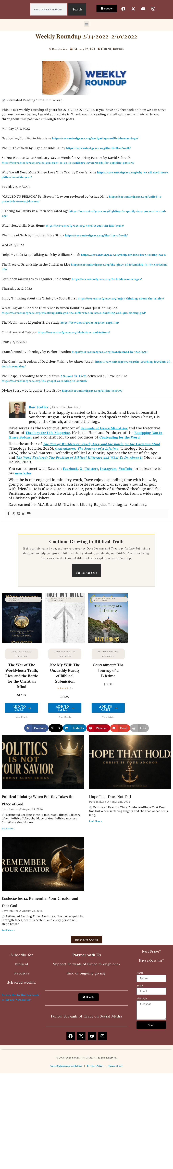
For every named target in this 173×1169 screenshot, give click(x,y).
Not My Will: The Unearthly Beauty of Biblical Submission (65, 673)
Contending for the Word (119, 437)
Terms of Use (115, 1065)
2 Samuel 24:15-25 (74, 376)
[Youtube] (29, 513)
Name (140, 972)
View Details (22, 717)
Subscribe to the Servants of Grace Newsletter (20, 997)
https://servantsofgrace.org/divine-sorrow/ (92, 390)
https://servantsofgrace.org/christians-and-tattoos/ (74, 332)
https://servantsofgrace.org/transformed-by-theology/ (110, 352)
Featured (106, 48)
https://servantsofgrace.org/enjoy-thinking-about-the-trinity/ (121, 298)
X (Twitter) (89, 468)
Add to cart (22, 708)
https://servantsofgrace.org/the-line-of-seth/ (96, 235)
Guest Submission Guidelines (66, 1065)
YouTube (126, 468)
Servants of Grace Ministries (104, 428)
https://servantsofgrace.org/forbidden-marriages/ (107, 279)
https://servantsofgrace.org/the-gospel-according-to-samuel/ (44, 381)
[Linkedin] (24, 513)
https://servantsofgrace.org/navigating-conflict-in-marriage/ (95, 138)
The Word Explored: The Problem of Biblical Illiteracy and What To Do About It (79, 457)
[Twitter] (13, 513)
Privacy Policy (95, 1065)
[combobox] (48, 9)
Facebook (70, 468)
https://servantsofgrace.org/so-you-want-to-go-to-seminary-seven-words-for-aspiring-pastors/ (68, 162)
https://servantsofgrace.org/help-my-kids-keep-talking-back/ (123, 255)
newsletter (23, 473)
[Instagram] (18, 513)
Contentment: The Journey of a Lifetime (86, 448)
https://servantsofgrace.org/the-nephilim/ (89, 322)
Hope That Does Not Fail (110, 796)
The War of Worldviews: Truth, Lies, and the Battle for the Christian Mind (101, 443)
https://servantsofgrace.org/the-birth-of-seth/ (98, 148)
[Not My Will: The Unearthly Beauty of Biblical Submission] (65, 618)
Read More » (8, 828)
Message (142, 998)
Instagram (108, 468)
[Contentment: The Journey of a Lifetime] (108, 618)
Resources (119, 48)
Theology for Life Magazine (48, 432)
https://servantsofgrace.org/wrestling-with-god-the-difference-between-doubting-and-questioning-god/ (74, 313)
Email (140, 985)
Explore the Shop (86, 572)
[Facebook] (8, 513)
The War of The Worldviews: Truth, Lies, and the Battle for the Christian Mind (21, 675)
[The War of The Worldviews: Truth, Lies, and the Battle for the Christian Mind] (22, 618)
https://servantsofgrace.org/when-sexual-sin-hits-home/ (85, 225)
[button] (86, 24)
